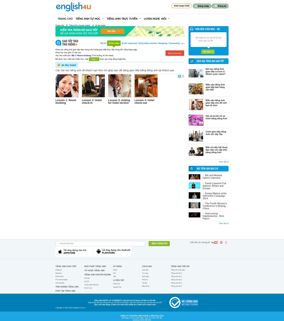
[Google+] (226, 242)
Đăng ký (222, 6)
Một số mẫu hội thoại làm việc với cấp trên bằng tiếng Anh (216, 150)
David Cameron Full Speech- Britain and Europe (214, 186)
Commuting (174, 43)
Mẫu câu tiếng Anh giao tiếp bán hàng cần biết (215, 87)
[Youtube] (214, 242)
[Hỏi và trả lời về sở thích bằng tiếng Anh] (196, 120)
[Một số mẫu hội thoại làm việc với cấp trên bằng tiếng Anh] (196, 151)
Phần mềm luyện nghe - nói (207, 29)
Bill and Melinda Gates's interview (212, 176)
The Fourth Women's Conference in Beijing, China (215, 206)
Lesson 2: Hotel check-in (92, 101)
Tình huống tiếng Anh (67, 287)
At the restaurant (129, 43)
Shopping (162, 43)
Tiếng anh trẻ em (180, 266)
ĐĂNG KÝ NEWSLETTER (159, 244)
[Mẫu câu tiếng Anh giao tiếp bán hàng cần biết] (196, 88)
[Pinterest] (221, 242)
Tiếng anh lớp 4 (176, 283)
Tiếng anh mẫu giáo (178, 270)
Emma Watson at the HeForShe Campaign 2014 (215, 196)
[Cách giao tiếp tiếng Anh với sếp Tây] (196, 135)
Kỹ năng (117, 266)
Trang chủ (65, 19)
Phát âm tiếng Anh (65, 291)
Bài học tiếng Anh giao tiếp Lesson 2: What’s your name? (215, 71)
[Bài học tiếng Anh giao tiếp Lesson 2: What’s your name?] (196, 73)
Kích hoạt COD (181, 5)
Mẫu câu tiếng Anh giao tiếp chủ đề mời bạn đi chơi (216, 103)
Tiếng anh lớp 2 (176, 276)
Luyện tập (118, 280)
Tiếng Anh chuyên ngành (79, 25)
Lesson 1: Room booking (65, 101)
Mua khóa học (174, 53)
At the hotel (100, 25)
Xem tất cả (224, 162)
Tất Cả (103, 43)
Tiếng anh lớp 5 (176, 286)
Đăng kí (94, 59)
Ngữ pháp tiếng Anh (95, 266)
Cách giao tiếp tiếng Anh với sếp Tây (216, 132)
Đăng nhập (203, 6)
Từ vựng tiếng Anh (94, 270)
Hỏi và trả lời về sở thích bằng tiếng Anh (216, 117)
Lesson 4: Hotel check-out (144, 101)
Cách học (147, 266)
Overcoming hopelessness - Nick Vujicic (213, 216)
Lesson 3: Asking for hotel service (119, 101)
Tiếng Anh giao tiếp (65, 266)
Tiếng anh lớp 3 (176, 280)
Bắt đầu (207, 52)
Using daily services (147, 43)
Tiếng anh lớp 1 (176, 273)
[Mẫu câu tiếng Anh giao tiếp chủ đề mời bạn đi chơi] (196, 104)
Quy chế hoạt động (102, 305)
